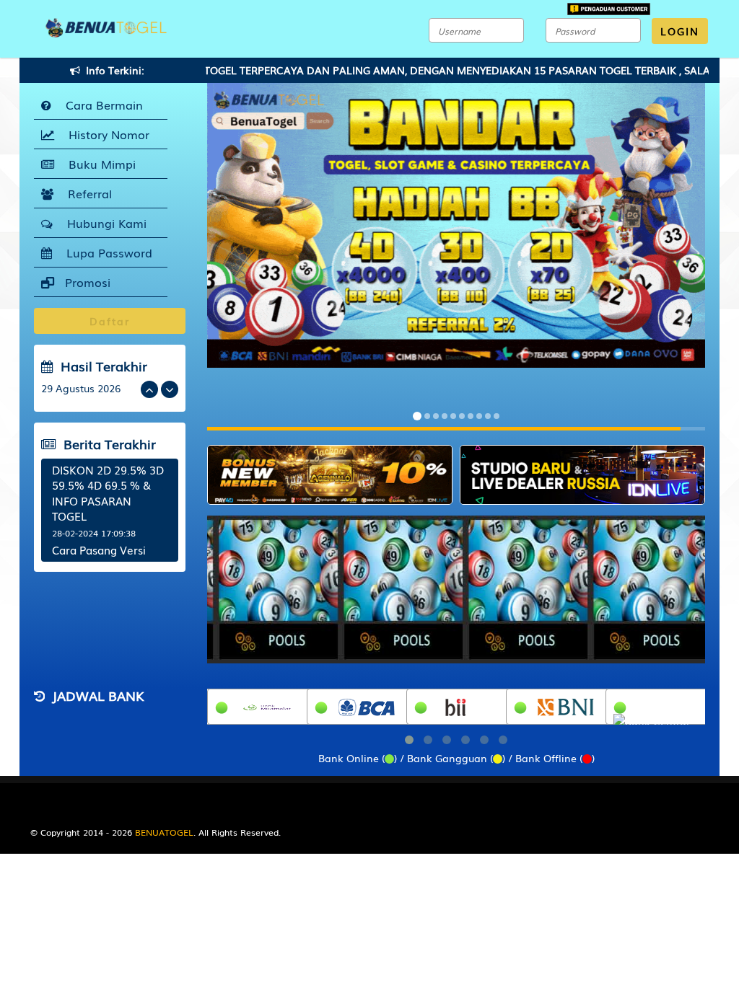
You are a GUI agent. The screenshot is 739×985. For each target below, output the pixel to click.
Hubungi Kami (103, 222)
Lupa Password (105, 252)
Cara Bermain (100, 104)
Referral (86, 193)
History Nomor (105, 134)
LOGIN (679, 31)
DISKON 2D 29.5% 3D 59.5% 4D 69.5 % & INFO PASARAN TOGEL (108, 492)
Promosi (85, 282)
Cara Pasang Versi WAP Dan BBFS (99, 557)
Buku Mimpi (98, 163)
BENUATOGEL (164, 832)
